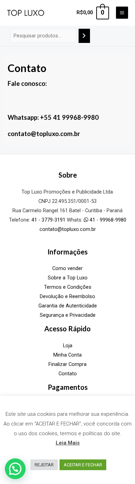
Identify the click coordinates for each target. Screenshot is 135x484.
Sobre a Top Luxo (68, 278)
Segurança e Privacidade (68, 315)
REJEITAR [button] (44, 464)
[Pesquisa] (84, 36)
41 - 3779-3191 (48, 220)
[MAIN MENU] (122, 13)
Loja (67, 345)
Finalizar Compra (67, 364)
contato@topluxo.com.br (67, 229)
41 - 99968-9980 (107, 220)
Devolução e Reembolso (67, 296)
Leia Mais (68, 443)
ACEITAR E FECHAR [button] (83, 464)
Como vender (67, 268)
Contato (67, 373)
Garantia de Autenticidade (67, 306)
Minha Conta (67, 355)
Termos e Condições (67, 287)
